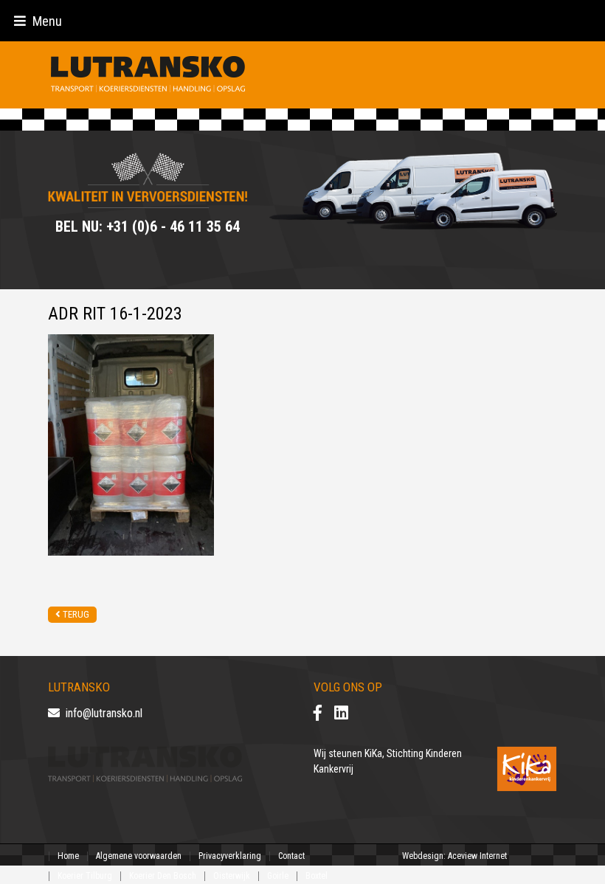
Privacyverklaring (229, 856)
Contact (291, 856)
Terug (74, 614)
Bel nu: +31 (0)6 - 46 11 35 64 (147, 226)
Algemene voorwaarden (139, 856)
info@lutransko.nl (101, 713)
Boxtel (316, 876)
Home (68, 856)
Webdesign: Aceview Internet (454, 856)
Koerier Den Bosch (162, 876)
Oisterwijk (231, 876)
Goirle (277, 876)
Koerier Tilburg (85, 876)
